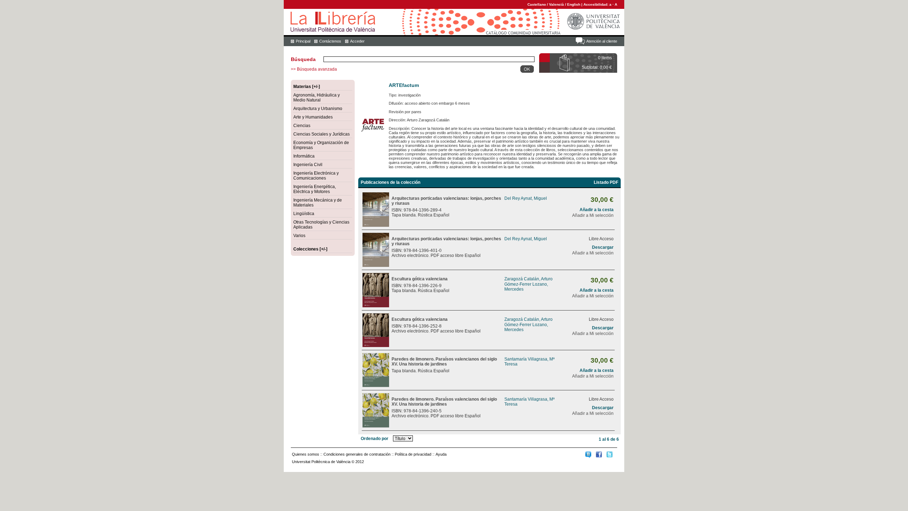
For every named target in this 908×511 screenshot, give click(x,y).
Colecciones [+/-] (310, 249)
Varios (299, 235)
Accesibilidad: (596, 4)
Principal (303, 41)
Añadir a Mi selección (593, 215)
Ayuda (441, 454)
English (573, 4)
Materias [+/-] (306, 86)
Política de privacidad (413, 454)
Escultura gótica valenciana (420, 278)
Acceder (357, 41)
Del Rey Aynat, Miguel (525, 198)
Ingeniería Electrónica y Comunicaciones (316, 176)
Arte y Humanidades (313, 117)
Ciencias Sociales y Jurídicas (321, 134)
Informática (304, 156)
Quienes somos (305, 454)
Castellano (536, 4)
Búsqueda (303, 59)
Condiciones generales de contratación (357, 454)
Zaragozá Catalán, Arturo (528, 278)
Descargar (603, 247)
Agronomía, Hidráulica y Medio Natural (316, 98)
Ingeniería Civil (307, 164)
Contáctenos (330, 41)
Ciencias (301, 125)
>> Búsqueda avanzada (314, 69)
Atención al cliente (601, 41)
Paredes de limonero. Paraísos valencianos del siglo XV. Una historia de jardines (444, 362)
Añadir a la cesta (597, 209)
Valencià (556, 4)
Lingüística (303, 213)
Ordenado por (374, 438)
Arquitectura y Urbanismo (317, 108)
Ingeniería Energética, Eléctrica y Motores (314, 189)
